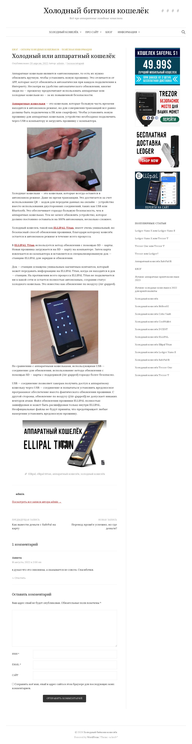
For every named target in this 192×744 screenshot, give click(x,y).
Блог (15, 49)
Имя (15, 654)
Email (16, 664)
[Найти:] (183, 32)
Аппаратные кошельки (28, 103)
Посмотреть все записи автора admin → (36, 501)
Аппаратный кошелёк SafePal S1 (153, 261)
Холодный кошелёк (63, 32)
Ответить (20, 577)
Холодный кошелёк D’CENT (151, 329)
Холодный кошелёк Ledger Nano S (155, 352)
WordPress (93, 737)
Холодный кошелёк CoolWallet (153, 321)
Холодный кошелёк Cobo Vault (153, 313)
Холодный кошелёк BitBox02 (152, 306)
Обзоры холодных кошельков (40, 49)
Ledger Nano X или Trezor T (151, 238)
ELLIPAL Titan (63, 227)
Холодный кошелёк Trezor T (152, 375)
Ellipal (32, 474)
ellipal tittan (44, 474)
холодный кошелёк (93, 474)
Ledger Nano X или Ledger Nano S (155, 230)
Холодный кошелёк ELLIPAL (151, 336)
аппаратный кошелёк (66, 474)
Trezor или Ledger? (146, 253)
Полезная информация (77, 49)
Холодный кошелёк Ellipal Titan (153, 344)
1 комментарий (75, 63)
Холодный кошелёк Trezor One (153, 367)
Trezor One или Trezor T (150, 245)
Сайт (15, 675)
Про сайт (92, 32)
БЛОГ (108, 32)
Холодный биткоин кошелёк (96, 11)
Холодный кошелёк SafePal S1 (152, 359)
